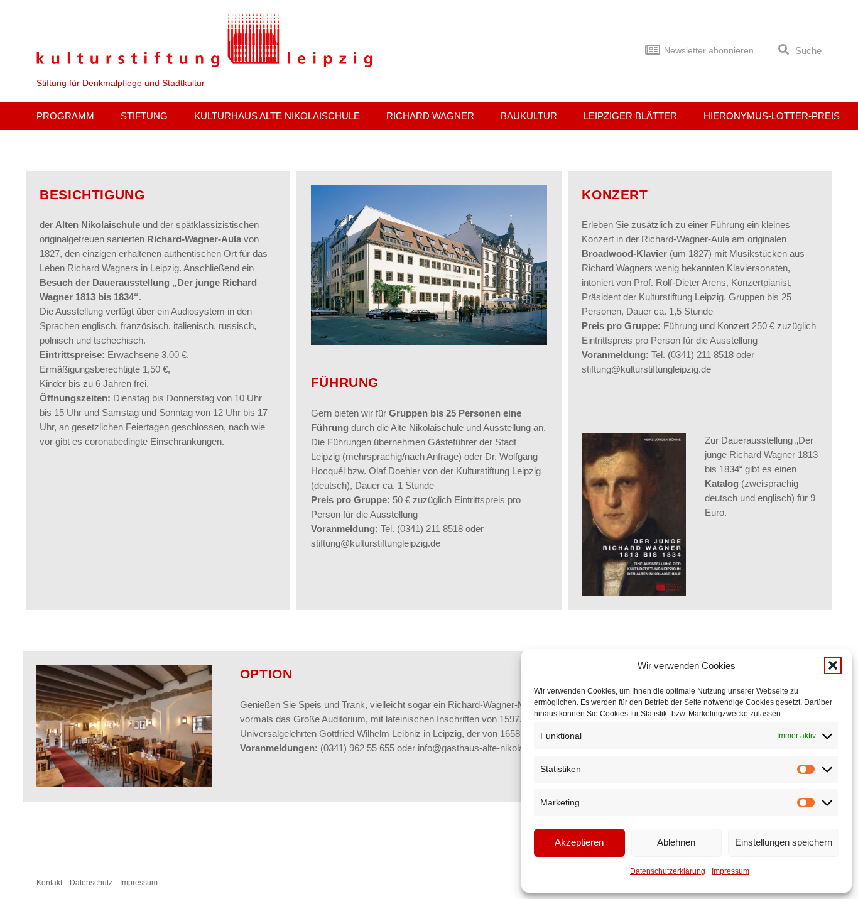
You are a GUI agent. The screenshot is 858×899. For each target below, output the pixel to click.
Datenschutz (91, 882)
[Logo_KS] (204, 38)
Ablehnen (676, 842)
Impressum (730, 871)
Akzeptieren (579, 842)
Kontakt (49, 882)
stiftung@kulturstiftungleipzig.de (375, 543)
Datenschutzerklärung (667, 871)
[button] (833, 665)
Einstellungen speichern (783, 842)
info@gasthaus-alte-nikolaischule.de (491, 748)
